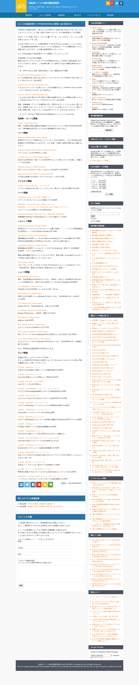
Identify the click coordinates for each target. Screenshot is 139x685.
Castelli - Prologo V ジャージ (29, 424)
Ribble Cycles (97, 65)
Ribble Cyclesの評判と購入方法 (103, 425)
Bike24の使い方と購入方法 (101, 374)
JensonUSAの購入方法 (100, 362)
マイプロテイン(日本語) (100, 72)
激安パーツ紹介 (96, 535)
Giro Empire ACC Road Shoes (30, 303)
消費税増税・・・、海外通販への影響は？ (106, 294)
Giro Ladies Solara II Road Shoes (31, 324)
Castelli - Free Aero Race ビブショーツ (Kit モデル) (38, 438)
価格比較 (29, 15)
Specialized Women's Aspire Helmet (32, 245)
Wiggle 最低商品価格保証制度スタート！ (106, 334)
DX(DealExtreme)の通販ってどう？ (104, 365)
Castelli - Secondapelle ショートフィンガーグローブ (39, 388)
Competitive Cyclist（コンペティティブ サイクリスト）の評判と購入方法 (106, 413)
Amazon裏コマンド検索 (99, 146)
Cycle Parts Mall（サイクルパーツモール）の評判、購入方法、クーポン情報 (105, 466)
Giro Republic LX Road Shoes (30, 286)
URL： (20, 554)
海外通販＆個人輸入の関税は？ (102, 235)
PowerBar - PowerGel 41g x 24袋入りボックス (36, 204)
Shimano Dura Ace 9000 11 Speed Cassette (35, 174)
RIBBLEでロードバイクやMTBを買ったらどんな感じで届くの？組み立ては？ (106, 630)
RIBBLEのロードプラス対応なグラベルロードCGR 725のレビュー (106, 625)
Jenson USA (96, 59)
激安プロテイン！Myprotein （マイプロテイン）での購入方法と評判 (106, 437)
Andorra (29, 251)
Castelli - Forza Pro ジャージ (29, 374)
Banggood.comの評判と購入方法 (103, 422)
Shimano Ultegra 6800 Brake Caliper (32, 137)
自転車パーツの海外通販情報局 (44, 3)
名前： (20, 541)
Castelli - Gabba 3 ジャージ (29, 367)
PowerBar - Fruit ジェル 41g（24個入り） (34, 197)
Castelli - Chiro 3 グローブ (28, 395)
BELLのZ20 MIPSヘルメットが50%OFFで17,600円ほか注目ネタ (106, 555)
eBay (94, 93)
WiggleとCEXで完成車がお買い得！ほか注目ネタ (46, 506)
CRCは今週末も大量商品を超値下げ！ (42, 504)
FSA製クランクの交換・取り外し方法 (105, 616)
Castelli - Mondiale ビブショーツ (31, 417)
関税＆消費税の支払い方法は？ (102, 241)
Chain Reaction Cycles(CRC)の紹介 (104, 337)
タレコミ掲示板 (45, 15)
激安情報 (110, 15)
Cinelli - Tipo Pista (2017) (28, 123)
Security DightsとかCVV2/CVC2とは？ (105, 266)
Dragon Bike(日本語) (99, 43)
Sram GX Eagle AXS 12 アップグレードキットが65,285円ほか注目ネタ (106, 575)
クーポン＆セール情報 (98, 478)
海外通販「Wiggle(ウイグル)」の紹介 (105, 320)
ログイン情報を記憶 (27, 560)
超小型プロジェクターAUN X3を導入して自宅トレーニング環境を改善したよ (106, 607)
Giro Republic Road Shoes (28, 277)
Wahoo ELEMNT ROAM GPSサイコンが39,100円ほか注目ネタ (106, 580)
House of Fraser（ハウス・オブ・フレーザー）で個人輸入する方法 (106, 418)
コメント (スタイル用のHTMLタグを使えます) (35, 563)
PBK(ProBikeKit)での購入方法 (102, 394)
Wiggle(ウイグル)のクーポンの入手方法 (105, 328)
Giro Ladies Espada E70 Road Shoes (33, 332)
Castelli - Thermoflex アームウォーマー (33, 410)
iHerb (94, 79)
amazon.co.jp (97, 102)
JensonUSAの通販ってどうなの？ (103, 359)
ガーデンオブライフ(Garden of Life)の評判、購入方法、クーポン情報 (106, 471)
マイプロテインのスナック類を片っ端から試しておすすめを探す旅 (106, 603)
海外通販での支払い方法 (100, 244)
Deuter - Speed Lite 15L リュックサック (34, 186)
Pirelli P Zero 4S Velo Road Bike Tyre (33, 85)
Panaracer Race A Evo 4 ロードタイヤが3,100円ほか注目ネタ (106, 551)
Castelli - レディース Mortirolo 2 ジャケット (35, 469)
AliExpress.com (98, 86)
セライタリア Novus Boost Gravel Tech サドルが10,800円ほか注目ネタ (106, 570)
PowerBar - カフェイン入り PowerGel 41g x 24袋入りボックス (43, 207)
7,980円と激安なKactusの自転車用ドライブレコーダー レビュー (106, 620)
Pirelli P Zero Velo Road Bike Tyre (32, 75)
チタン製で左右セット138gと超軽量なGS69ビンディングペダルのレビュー (105, 635)
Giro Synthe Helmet (26, 262)
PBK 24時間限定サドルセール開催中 (104, 529)
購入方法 (77, 15)
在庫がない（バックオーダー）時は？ (105, 250)
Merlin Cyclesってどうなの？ (102, 377)
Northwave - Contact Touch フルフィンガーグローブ (39, 476)
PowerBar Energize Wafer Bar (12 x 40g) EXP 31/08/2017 (41, 214)
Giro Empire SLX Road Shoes (30, 293)
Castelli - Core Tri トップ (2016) (31, 381)
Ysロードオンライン (99, 98)
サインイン (35, 539)
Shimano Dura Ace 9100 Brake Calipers (34, 157)
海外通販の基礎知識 (97, 226)
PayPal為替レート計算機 (99, 167)
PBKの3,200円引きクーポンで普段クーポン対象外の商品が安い (106, 510)
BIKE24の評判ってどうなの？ (102, 371)
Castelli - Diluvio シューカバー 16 (31, 462)
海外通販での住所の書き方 (101, 247)
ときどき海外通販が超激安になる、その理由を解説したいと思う (106, 308)
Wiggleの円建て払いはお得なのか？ (104, 331)
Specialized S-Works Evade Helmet (32, 226)
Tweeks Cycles (97, 36)
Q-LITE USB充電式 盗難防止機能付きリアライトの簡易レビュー (106, 640)
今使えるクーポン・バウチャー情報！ (104, 139)
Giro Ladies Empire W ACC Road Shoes (34, 339)
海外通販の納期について (100, 277)
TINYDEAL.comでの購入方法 (102, 428)
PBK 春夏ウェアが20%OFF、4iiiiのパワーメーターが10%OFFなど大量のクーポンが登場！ (106, 490)
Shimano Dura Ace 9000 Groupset (32, 167)
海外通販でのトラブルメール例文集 (104, 269)
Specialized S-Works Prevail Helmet (32, 236)
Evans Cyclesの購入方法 (100, 353)
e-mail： (21, 548)
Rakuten (95, 107)
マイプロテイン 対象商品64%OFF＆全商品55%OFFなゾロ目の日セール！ (106, 525)
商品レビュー (95, 592)
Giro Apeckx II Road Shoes (29, 317)
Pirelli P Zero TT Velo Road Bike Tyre (33, 94)
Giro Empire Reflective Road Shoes (32, 310)
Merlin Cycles (97, 28)
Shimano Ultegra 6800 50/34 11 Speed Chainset (37, 150)
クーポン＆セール (93, 15)
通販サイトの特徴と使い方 (100, 315)
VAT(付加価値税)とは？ (100, 263)
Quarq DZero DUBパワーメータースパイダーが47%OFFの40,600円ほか (106, 565)
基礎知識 (61, 15)
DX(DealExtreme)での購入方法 (102, 368)
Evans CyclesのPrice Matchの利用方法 (105, 356)
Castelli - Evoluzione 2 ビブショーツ (32, 445)
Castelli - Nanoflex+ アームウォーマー (33, 403)
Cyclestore (96, 52)
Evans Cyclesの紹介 (99, 350)
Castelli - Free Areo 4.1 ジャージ (31, 431)
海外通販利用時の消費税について (103, 238)
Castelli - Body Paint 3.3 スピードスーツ (34, 452)
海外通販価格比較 (97, 115)
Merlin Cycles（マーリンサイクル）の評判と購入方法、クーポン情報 (106, 381)
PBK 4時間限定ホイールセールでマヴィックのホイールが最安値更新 (106, 520)
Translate (100, 657)
